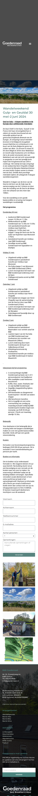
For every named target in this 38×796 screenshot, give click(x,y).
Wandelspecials (8, 714)
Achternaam (8, 507)
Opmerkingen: (9, 540)
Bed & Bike (6, 719)
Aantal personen (10, 533)
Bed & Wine (7, 721)
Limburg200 (7, 732)
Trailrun (5, 743)
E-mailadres (8, 524)
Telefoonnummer (10, 516)
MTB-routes (7, 741)
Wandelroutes (8, 738)
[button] (30, 44)
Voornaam (7, 499)
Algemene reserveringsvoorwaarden (14, 704)
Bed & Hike (6, 717)
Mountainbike (8, 734)
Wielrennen (7, 736)
